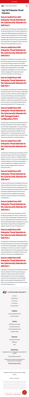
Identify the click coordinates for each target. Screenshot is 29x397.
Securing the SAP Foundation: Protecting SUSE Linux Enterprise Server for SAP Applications (14, 360)
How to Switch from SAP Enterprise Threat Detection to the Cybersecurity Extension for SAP (13, 145)
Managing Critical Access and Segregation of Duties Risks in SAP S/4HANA (14, 352)
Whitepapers (14, 342)
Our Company (14, 301)
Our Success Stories (14, 306)
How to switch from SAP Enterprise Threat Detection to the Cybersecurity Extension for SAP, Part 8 (13, 51)
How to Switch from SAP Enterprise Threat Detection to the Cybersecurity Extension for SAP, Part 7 (13, 81)
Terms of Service (17, 394)
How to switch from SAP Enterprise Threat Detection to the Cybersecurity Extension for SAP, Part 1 (13, 262)
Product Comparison (14, 316)
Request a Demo (14, 298)
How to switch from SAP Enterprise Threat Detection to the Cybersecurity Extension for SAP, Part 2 (13, 233)
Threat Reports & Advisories (14, 339)
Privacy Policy (16, 378)
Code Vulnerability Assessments (14, 329)
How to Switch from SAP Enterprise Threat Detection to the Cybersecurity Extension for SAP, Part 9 (13, 21)
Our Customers (15, 303)
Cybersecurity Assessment (14, 327)
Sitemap (11, 378)
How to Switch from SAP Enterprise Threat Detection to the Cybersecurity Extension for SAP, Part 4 (13, 175)
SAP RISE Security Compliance (14, 324)
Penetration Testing (14, 331)
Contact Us (14, 296)
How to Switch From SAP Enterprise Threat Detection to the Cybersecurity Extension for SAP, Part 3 (13, 205)
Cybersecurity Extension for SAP (14, 314)
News (14, 344)
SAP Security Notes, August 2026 (14, 356)
